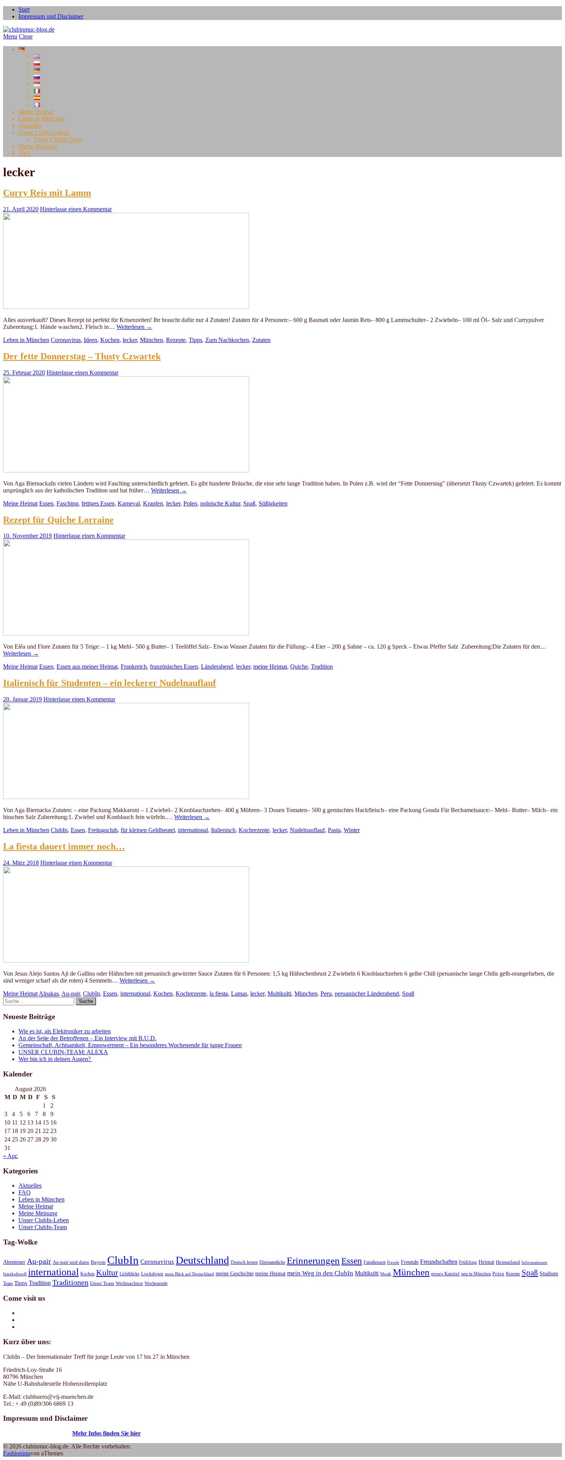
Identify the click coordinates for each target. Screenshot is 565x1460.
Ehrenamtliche (272, 1262)
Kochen (110, 340)
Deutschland (202, 1260)
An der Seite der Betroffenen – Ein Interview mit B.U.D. (87, 1038)
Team (8, 1283)
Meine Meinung (37, 146)
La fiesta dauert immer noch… (64, 846)
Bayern (98, 1262)
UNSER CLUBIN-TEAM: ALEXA (63, 1052)
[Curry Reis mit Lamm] (126, 307)
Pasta (334, 830)
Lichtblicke (130, 1273)
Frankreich (134, 666)
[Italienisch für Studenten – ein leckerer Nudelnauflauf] (126, 797)
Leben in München (41, 118)
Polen (190, 503)
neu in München (476, 1273)
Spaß (249, 503)
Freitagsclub (103, 830)
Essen (46, 503)
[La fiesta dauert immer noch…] (126, 960)
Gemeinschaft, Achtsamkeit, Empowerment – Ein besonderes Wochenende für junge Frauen (130, 1045)
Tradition (322, 666)
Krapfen (153, 503)
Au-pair (70, 993)
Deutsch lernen (244, 1262)
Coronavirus (66, 340)
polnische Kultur (220, 503)
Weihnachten (129, 1283)
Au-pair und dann (71, 1262)
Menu (10, 36)
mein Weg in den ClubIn (320, 1273)
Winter (352, 830)
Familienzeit (375, 1262)
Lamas (239, 993)
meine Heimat (270, 666)
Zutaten (261, 340)
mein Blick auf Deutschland (189, 1274)
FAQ (24, 153)
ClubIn (59, 830)
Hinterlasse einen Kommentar (76, 209)
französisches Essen (174, 666)
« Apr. (10, 1156)
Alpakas (49, 993)
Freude (393, 1262)
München (151, 340)
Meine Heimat (35, 111)
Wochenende (156, 1283)
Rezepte (176, 340)
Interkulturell (15, 1274)
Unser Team (102, 1283)
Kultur (107, 1272)
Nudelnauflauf (307, 830)
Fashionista (16, 1453)
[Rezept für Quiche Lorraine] (126, 633)
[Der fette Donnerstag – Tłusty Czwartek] (126, 470)
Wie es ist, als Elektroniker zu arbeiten (64, 1031)
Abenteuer (14, 1262)
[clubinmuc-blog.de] (29, 29)
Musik (385, 1274)
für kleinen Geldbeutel (148, 830)
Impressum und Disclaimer (50, 16)
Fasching (67, 503)
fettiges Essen (98, 503)
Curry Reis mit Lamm (47, 193)
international (193, 830)
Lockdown (152, 1273)
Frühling (468, 1262)
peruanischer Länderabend (367, 993)
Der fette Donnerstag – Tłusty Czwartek (82, 356)
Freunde (410, 1262)
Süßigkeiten (273, 503)
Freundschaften (438, 1261)
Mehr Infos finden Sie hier (106, 1433)
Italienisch (223, 830)
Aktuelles (30, 125)
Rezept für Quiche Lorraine (58, 520)
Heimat (486, 1262)
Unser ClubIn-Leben (43, 132)
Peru (326, 993)
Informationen (534, 1262)
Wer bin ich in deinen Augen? (55, 1059)
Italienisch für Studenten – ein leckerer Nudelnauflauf (109, 683)
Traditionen (70, 1282)
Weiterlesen (134, 327)
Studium (549, 1273)
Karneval (129, 503)
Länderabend (217, 666)
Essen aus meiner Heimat (87, 666)
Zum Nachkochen (227, 340)
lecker (130, 340)
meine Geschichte (235, 1273)
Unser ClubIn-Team (58, 139)
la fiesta (218, 993)
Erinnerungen (313, 1260)
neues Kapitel (445, 1273)
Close (26, 36)
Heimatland (508, 1262)
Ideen (90, 340)
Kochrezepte (254, 830)
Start (24, 9)
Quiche (299, 666)
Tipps (195, 340)
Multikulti (279, 993)
